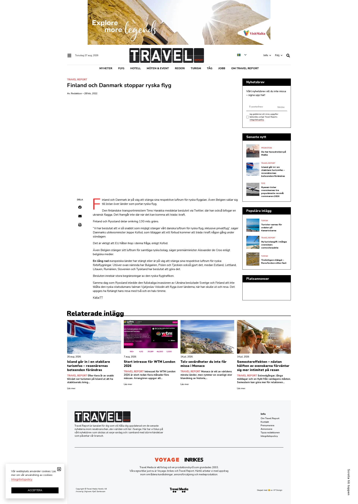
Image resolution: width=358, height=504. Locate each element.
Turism (196, 68)
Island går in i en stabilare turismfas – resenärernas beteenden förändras (273, 172)
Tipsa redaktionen (270, 432)
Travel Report (77, 79)
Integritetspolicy (269, 436)
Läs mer (71, 388)
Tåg (209, 68)
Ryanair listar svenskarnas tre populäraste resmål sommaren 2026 (272, 192)
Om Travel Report (245, 68)
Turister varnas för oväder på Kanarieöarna (271, 227)
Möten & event (158, 68)
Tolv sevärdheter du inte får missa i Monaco (203, 364)
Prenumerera (267, 425)
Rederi (180, 68)
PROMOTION (266, 148)
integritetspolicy (257, 119)
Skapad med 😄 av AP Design (269, 490)
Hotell (135, 68)
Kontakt (265, 421)
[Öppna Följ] (281, 55)
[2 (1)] (179, 44)
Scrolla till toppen (349, 482)
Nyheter (105, 68)
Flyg (121, 68)
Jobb (221, 68)
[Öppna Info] (270, 55)
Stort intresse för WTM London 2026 (149, 364)
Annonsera (266, 429)
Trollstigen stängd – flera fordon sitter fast (273, 261)
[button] (80, 207)
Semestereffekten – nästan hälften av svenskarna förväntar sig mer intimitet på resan (263, 366)
